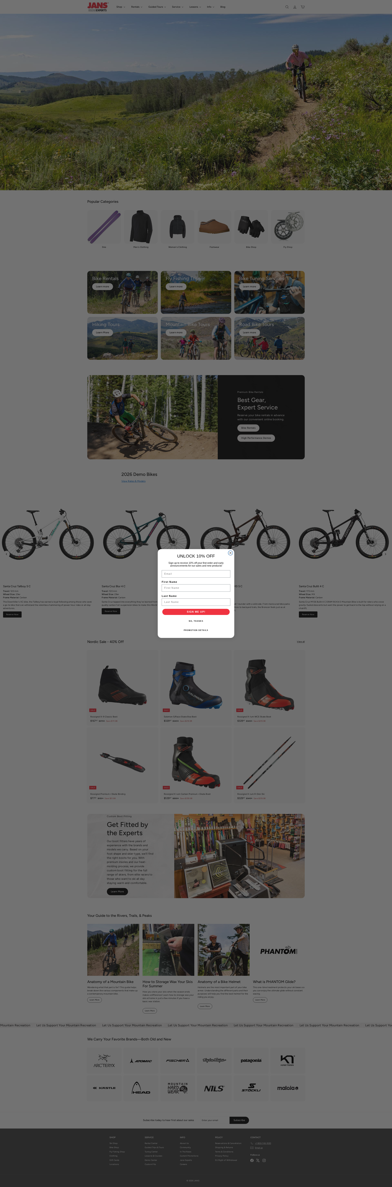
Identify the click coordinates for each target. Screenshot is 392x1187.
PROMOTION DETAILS (196, 630)
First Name (169, 582)
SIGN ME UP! (196, 612)
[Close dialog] (230, 553)
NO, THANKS (196, 621)
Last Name (169, 596)
